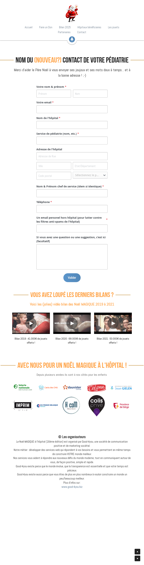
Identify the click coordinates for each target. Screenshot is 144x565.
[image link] (72, 13)
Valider (72, 277)
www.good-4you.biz (72, 487)
